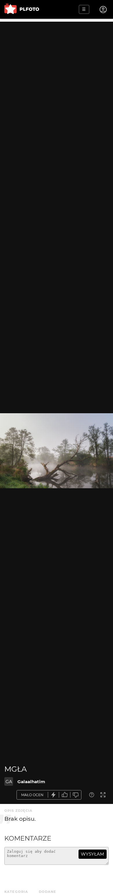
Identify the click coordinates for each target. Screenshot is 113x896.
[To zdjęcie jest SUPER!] (53, 794)
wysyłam (92, 854)
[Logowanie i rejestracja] (103, 9)
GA (9, 781)
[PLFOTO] (21, 9)
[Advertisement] (56, 78)
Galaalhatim (31, 781)
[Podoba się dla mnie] (64, 794)
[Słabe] (76, 794)
